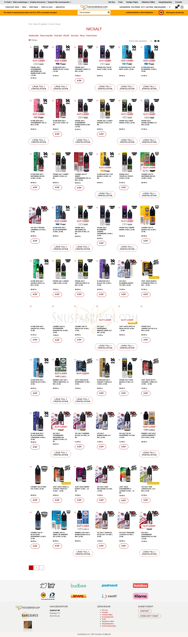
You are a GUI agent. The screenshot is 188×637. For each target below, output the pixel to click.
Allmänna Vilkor (108, 621)
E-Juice (51, 24)
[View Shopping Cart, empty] (176, 8)
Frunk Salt (58, 35)
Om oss (105, 610)
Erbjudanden (160, 7)
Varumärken (124, 7)
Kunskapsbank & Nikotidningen (139, 12)
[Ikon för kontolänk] (182, 7)
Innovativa (60, 7)
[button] (20, 7)
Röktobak (33, 7)
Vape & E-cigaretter (40, 24)
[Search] (108, 12)
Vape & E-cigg (47, 7)
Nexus (82, 35)
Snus (24, 7)
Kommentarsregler (109, 626)
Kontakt (178, 2)
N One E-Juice (91, 35)
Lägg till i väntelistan (38, 88)
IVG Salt (66, 35)
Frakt (120, 2)
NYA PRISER (135, 7)
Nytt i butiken (147, 7)
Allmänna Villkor (148, 2)
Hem (30, 24)
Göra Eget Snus (12, 7)
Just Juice (75, 35)
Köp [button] (79, 81)
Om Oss (111, 2)
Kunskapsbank (107, 617)
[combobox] (94, 12)
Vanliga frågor (132, 2)
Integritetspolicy (165, 2)
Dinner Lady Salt (46, 35)
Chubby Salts (34, 35)
